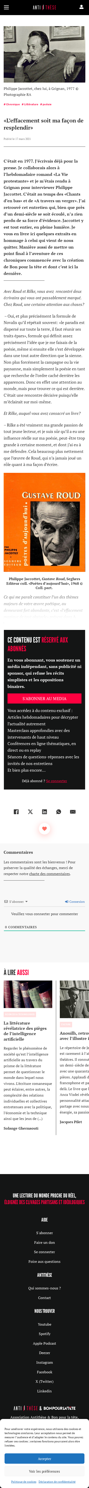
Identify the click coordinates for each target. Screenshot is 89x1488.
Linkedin (44, 1391)
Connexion (77, 901)
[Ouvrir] (6, 7)
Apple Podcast (44, 1343)
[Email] (72, 811)
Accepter (44, 1458)
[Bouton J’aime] (44, 828)
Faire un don (44, 1242)
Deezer (44, 1352)
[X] (30, 811)
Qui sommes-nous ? (44, 1288)
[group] (30, 1058)
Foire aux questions (44, 1261)
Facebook (44, 1371)
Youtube (44, 1324)
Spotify (44, 1333)
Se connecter (56, 780)
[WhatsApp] (58, 811)
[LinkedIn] (44, 811)
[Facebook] (16, 811)
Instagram (44, 1362)
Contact (44, 1297)
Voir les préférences (44, 1471)
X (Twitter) (44, 1381)
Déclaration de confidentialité (57, 1481)
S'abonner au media (45, 698)
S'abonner (44, 1232)
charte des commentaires (49, 873)
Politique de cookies (23, 1481)
